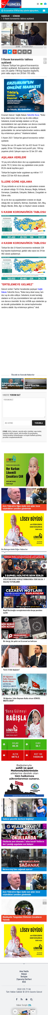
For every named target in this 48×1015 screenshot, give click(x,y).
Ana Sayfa (24, 971)
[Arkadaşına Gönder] (19, 52)
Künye (24, 974)
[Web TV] (41, 4)
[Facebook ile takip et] (16, 999)
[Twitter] (10, 52)
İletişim (24, 976)
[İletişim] (44, 10)
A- (45, 62)
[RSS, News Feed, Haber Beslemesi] (21, 999)
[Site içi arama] (31, 999)
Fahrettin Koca (33, 115)
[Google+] (15, 52)
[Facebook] (5, 52)
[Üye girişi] (26, 999)
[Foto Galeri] (45, 4)
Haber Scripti (21, 1005)
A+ (45, 59)
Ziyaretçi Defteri (24, 979)
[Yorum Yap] (29, 52)
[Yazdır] (24, 52)
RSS (24, 982)
